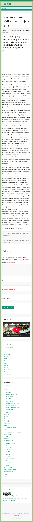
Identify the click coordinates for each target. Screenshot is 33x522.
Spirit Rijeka (12, 496)
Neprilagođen (9, 401)
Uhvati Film (7, 374)
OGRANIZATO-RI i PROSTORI (12, 432)
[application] (16, 329)
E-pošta (8, 289)
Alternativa (7, 385)
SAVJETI (6, 438)
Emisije (6, 356)
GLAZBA (8, 452)
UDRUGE (8, 465)
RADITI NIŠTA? (10, 410)
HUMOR (8, 454)
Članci (23, 30)
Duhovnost (7, 418)
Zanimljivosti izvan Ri (11, 427)
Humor (6, 361)
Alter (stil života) (8, 347)
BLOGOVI (7, 390)
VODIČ (6, 474)
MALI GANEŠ (9, 396)
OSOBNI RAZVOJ (11, 405)
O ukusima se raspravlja (12, 403)
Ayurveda (6, 388)
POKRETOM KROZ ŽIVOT (13, 407)
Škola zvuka (7, 369)
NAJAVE (6, 425)
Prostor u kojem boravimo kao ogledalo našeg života (15, 234)
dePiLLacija (9, 436)
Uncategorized (8, 467)
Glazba (6, 358)
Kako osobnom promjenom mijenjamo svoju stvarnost (16, 241)
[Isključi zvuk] (25, 335)
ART (7, 445)
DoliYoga (6, 352)
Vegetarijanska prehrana (10, 469)
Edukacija (7, 354)
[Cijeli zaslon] (28, 335)
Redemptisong (9, 412)
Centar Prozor (19, 228)
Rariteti (6, 367)
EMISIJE (8, 449)
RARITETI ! (9, 463)
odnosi (6, 430)
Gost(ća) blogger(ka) (11, 394)
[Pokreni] (5, 335)
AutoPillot (8, 392)
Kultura (6, 363)
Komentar (9, 262)
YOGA (6, 476)
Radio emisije (8, 434)
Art (5, 350)
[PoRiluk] (16, 4)
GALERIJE (7, 423)
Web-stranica (6, 298)
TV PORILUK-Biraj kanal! (11, 441)
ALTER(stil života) (10, 443)
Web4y (19, 518)
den (5, 30)
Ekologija (6, 421)
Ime (7, 280)
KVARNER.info (10, 458)
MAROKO (8, 399)
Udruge (6, 372)
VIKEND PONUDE (9, 472)
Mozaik (6, 365)
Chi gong (6, 414)
